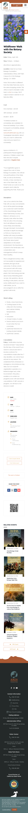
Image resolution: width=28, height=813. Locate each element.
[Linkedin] (15, 490)
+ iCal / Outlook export (14, 463)
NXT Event (13, 649)
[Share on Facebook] (8, 490)
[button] (26, 32)
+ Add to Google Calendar (14, 458)
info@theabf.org (16, 444)
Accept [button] (14, 809)
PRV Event (15, 644)
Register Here (13, 418)
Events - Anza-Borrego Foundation (12, 9)
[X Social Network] (12, 490)
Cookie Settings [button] (6, 809)
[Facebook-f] (11, 688)
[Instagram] (14, 688)
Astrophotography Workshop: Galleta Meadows (12, 636)
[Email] (18, 490)
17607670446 (15, 440)
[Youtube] (16, 688)
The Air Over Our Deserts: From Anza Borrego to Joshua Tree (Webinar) (14, 607)
